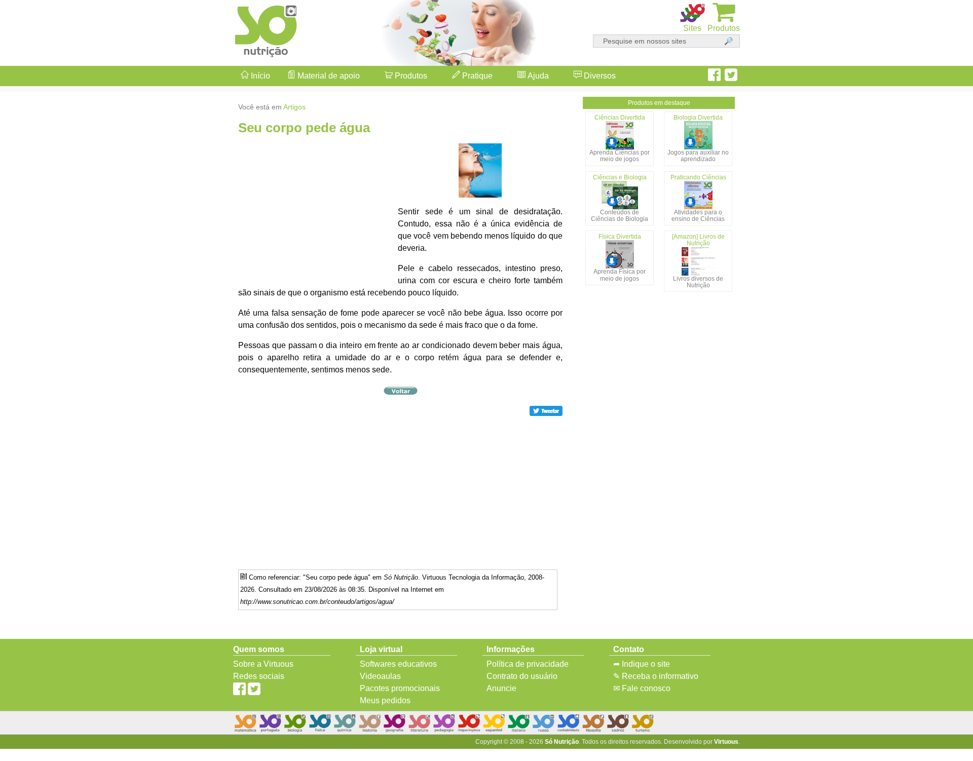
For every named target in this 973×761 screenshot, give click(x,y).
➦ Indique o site (641, 664)
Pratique (476, 75)
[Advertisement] (932, 380)
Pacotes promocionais (400, 688)
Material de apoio (327, 75)
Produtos (410, 75)
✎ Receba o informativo (655, 676)
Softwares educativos (398, 664)
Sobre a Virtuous (263, 664)
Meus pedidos (385, 700)
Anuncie (501, 688)
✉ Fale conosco (641, 688)
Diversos (599, 75)
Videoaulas (380, 676)
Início (259, 75)
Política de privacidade (527, 664)
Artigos (294, 107)
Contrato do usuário (521, 676)
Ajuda (537, 75)
